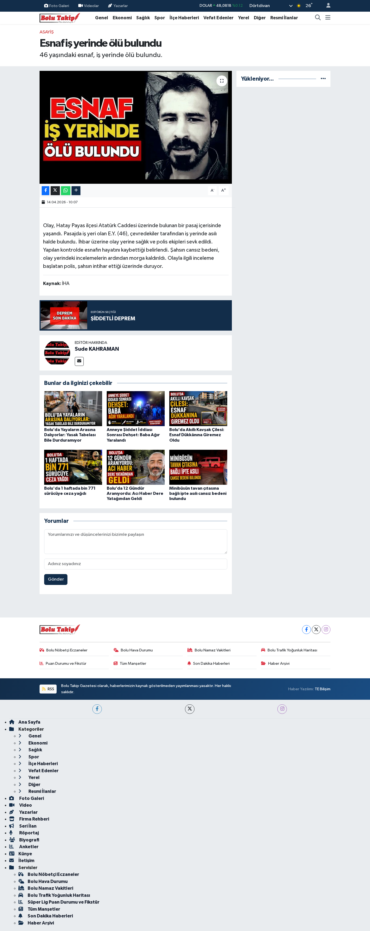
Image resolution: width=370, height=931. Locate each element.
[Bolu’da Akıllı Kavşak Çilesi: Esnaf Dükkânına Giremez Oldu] (198, 408)
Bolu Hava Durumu (137, 650)
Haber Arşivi (279, 663)
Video (25, 805)
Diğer (260, 17)
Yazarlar (120, 6)
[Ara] (318, 17)
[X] (316, 629)
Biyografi (28, 840)
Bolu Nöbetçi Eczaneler (66, 650)
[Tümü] (323, 79)
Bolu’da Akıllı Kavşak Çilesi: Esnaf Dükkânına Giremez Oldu (196, 434)
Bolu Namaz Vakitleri (213, 650)
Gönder (56, 579)
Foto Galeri (59, 6)
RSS (50, 689)
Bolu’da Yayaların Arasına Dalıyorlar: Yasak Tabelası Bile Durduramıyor (70, 434)
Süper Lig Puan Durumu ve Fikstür (63, 902)
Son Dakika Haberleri (211, 663)
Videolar (91, 6)
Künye (25, 853)
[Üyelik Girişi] (326, 6)
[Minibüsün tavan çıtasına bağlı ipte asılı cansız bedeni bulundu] (198, 467)
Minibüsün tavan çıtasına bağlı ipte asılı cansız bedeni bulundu (197, 493)
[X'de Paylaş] (55, 190)
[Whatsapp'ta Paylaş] (65, 190)
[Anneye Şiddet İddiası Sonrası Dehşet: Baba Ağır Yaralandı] (136, 408)
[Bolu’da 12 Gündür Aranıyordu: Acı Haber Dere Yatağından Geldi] (136, 467)
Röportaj (28, 833)
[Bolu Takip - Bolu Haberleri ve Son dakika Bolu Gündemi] (60, 17)
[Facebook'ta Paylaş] (45, 190)
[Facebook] (306, 629)
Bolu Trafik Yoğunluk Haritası (292, 650)
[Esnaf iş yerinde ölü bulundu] (136, 127)
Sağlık (143, 17)
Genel (101, 17)
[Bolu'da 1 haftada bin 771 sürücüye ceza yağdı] (73, 467)
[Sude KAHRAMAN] (57, 352)
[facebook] (97, 709)
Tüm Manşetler (133, 663)
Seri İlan (27, 826)
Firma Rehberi (33, 819)
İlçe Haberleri (184, 17)
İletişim (26, 860)
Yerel (243, 17)
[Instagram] (326, 629)
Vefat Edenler (218, 17)
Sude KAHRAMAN (97, 349)
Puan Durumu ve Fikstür (66, 663)
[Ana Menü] (327, 17)
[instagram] (282, 709)
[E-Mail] (79, 361)
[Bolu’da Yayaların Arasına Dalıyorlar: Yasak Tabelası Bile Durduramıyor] (73, 408)
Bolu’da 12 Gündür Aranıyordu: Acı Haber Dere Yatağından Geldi (135, 493)
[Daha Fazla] (76, 190)
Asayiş (47, 32)
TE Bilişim (322, 689)
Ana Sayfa (29, 722)
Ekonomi (122, 17)
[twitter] (189, 709)
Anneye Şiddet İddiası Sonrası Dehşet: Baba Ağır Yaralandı (133, 434)
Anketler (28, 846)
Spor (159, 17)
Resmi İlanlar (284, 17)
